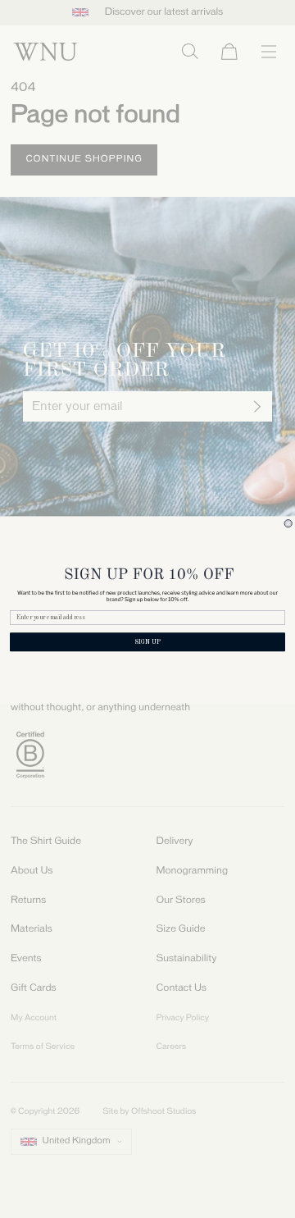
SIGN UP (147, 642)
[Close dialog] (288, 523)
